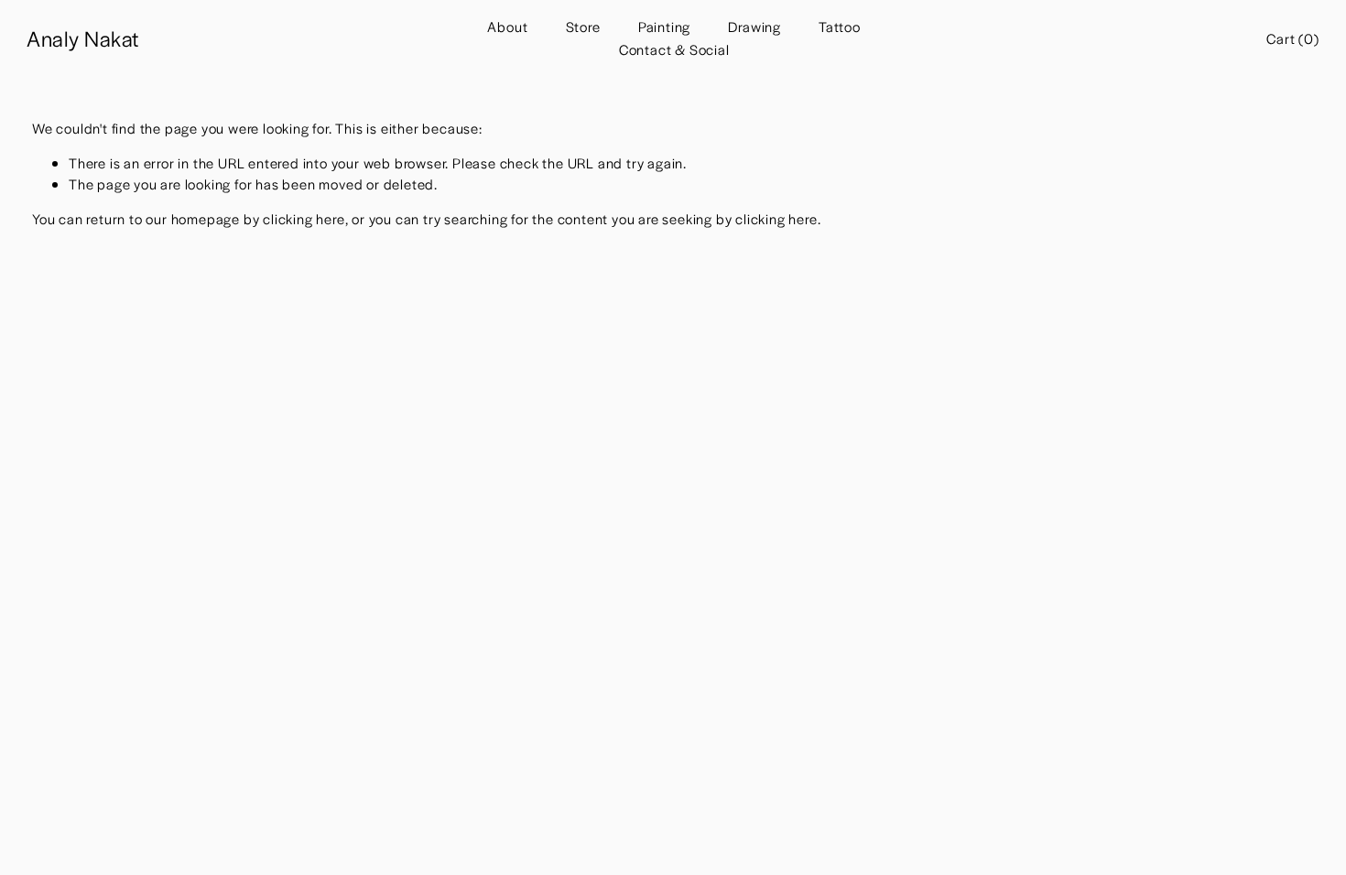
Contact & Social (674, 49)
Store (583, 26)
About (507, 26)
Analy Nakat (82, 38)
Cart (1292, 38)
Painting (664, 26)
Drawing (754, 26)
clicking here (303, 218)
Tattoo (840, 26)
